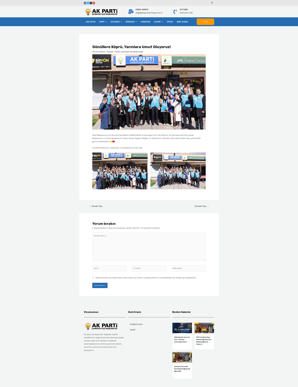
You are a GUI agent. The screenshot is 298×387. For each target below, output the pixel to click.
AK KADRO (115, 22)
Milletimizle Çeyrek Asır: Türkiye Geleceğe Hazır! (182, 339)
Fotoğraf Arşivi (136, 324)
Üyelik (132, 329)
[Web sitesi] (188, 269)
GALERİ (157, 22)
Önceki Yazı (96, 206)
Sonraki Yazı (202, 206)
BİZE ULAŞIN (182, 22)
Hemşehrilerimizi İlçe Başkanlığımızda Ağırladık (182, 369)
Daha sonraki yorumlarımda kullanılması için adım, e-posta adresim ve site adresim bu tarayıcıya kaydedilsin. (145, 277)
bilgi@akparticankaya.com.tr (149, 13)
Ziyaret (110, 51)
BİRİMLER (130, 22)
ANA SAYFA (90, 22)
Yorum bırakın (98, 51)
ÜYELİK (170, 22)
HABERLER (145, 22)
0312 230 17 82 (186, 13)
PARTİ (101, 22)
